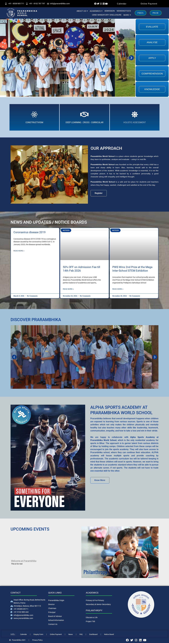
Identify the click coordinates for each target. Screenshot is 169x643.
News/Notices (124, 11)
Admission (109, 11)
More (126, 15)
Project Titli (90, 621)
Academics (95, 11)
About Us (81, 11)
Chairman (52, 608)
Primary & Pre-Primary (95, 600)
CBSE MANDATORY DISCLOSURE (106, 15)
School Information (56, 620)
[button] (3, 57)
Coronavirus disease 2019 (29, 232)
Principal (51, 612)
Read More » (18, 251)
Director (51, 604)
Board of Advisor (55, 616)
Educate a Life (91, 617)
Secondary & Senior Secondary (98, 604)
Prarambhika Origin (56, 600)
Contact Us (52, 624)
